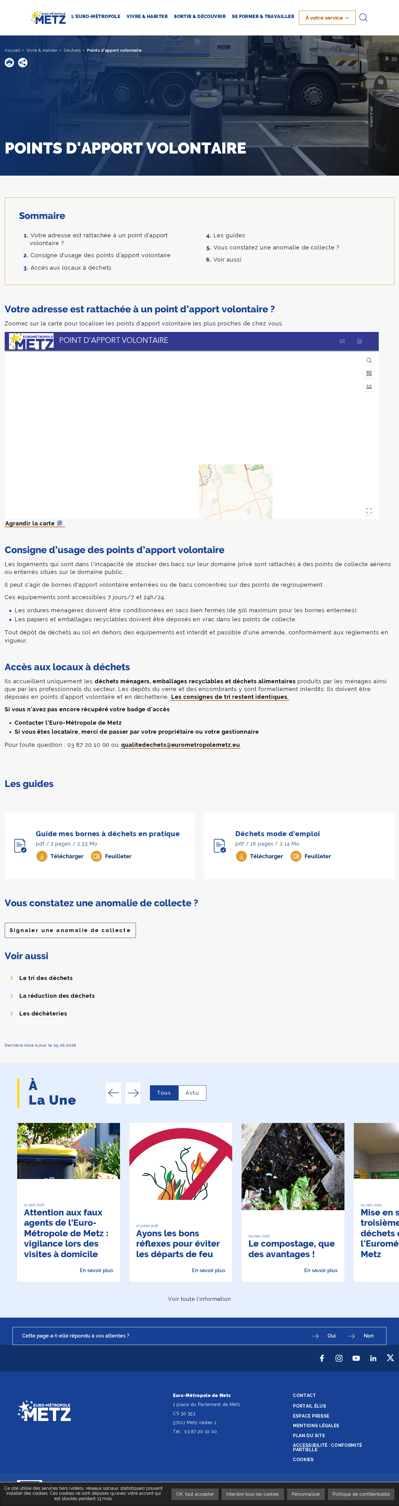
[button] (9, 62)
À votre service (324, 18)
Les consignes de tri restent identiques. (230, 697)
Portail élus (309, 1406)
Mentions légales (316, 1425)
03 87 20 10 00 (200, 1431)
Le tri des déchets (46, 978)
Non (369, 1336)
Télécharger (67, 856)
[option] (68, 1202)
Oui (332, 1336)
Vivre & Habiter (42, 50)
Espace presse (311, 1416)
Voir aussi (228, 259)
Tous (167, 1093)
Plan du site (309, 1435)
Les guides (229, 235)
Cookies (303, 1459)
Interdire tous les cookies (252, 1494)
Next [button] (133, 1093)
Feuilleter (118, 856)
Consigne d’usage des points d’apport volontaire (101, 255)
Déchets (72, 50)
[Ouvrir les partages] (22, 62)
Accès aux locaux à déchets (71, 267)
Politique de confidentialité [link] (361, 1494)
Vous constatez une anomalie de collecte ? (277, 247)
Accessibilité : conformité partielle (327, 1447)
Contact (304, 1395)
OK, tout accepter (195, 1494)
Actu (195, 1093)
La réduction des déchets (57, 995)
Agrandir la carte (30, 523)
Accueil (13, 50)
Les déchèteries (43, 1013)
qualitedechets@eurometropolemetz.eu (180, 744)
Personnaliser (306, 1494)
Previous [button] (113, 1093)
